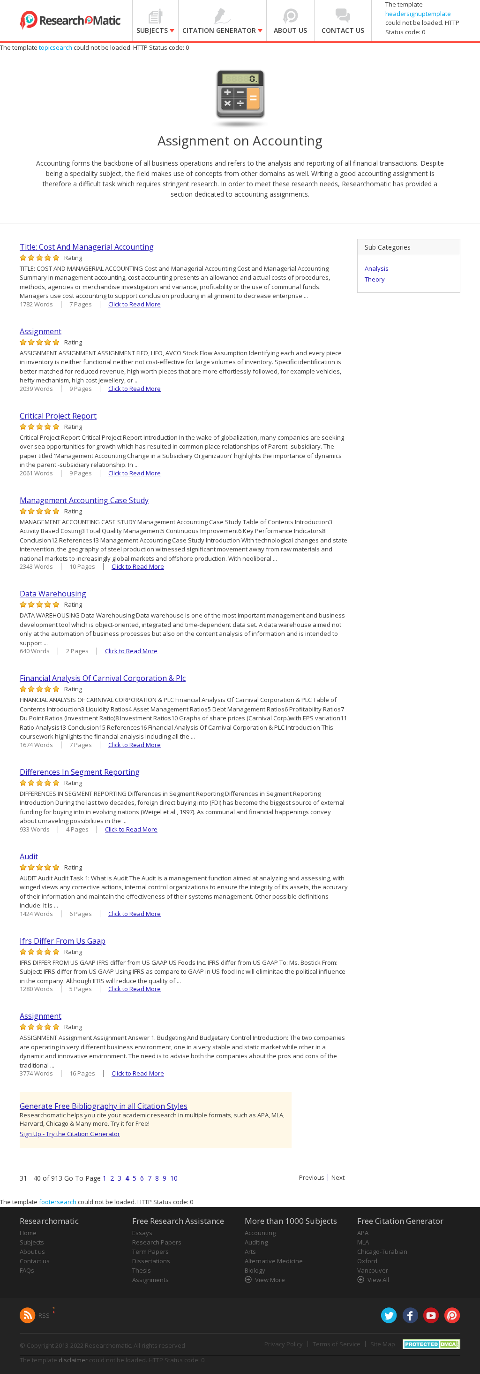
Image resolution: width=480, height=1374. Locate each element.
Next (338, 1177)
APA (362, 1233)
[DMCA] (431, 1343)
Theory (375, 279)
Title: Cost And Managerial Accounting (87, 247)
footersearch (57, 1202)
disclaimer (73, 1360)
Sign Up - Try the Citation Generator (70, 1134)
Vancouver (372, 1270)
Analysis (377, 268)
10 (174, 1178)
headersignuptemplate (418, 13)
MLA (363, 1242)
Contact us (35, 1261)
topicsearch (55, 47)
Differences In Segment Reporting (80, 772)
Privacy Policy (283, 1344)
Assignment (40, 331)
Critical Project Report (58, 416)
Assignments (150, 1279)
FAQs (27, 1270)
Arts (250, 1251)
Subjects (32, 1242)
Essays (142, 1233)
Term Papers (150, 1251)
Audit (29, 856)
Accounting (260, 1233)
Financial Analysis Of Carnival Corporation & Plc (103, 678)
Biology (255, 1270)
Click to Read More (134, 304)
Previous (311, 1177)
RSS (44, 1315)
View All (378, 1279)
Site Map (382, 1344)
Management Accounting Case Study (84, 500)
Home (28, 1233)
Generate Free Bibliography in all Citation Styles (104, 1106)
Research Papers (156, 1242)
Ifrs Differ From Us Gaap (62, 941)
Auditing (256, 1242)
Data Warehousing (53, 593)
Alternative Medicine (274, 1261)
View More (270, 1279)
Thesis (141, 1270)
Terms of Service (336, 1344)
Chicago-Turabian (382, 1251)
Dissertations (151, 1261)
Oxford (367, 1261)
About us (32, 1251)
